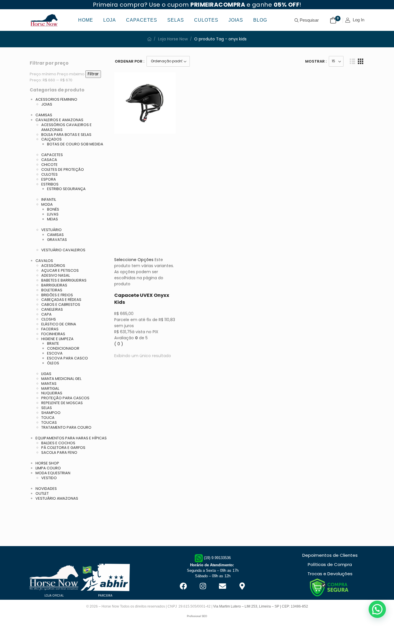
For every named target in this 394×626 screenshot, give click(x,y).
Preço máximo (71, 74)
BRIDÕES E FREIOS (57, 295)
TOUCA (48, 417)
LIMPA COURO (48, 468)
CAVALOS (44, 260)
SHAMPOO (51, 412)
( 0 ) (118, 344)
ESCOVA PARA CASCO (67, 358)
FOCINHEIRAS (53, 334)
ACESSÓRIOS (53, 265)
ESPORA (48, 179)
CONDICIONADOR (63, 348)
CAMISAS (43, 115)
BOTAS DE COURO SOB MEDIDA (75, 144)
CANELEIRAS (52, 309)
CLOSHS (48, 319)
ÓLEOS (53, 363)
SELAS (46, 408)
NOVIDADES (46, 488)
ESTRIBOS (50, 184)
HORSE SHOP (47, 463)
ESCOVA (55, 353)
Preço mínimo (43, 74)
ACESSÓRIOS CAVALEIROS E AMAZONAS (66, 127)
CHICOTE (49, 164)
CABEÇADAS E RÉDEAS (61, 299)
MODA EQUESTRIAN (52, 473)
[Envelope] (222, 586)
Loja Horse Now (173, 39)
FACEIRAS (50, 329)
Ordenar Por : (129, 61)
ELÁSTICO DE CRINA (58, 324)
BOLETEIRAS (51, 290)
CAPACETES (52, 155)
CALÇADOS (51, 139)
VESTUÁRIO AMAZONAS (56, 498)
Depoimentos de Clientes (330, 555)
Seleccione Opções (133, 260)
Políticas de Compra (330, 564)
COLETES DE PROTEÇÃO (62, 169)
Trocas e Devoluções (329, 574)
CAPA (46, 314)
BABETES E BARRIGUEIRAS (64, 280)
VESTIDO (49, 478)
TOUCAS (49, 422)
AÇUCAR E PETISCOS (60, 270)
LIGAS (46, 373)
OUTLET (42, 493)
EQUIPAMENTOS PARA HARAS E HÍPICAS (71, 438)
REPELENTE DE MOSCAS (62, 403)
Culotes (206, 20)
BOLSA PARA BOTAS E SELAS (66, 134)
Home (85, 20)
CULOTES (49, 174)
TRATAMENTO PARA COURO (66, 427)
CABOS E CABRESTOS (60, 304)
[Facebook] (183, 586)
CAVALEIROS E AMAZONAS (59, 120)
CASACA (49, 159)
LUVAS (53, 214)
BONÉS (53, 209)
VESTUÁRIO (51, 230)
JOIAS (46, 104)
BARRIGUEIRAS (54, 285)
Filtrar (93, 74)
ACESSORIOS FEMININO (56, 99)
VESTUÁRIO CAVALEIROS (63, 250)
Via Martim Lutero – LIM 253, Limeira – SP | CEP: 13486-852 (260, 606)
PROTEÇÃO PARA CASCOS (65, 398)
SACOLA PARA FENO (59, 452)
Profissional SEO (197, 616)
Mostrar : (316, 61)
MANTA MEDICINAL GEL (61, 378)
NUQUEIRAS (51, 393)
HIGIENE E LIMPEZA (57, 339)
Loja (109, 20)
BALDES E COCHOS (58, 443)
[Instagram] (203, 586)
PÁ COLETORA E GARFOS (63, 447)
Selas (175, 20)
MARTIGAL (50, 388)
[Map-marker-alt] (242, 586)
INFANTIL (48, 199)
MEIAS (52, 219)
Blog (260, 20)
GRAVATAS (57, 239)
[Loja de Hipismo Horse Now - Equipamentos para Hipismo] (44, 20)
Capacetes (141, 20)
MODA (47, 204)
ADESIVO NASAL (55, 275)
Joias (235, 20)
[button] (377, 609)
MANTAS (49, 383)
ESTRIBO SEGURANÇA (66, 189)
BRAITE (53, 343)
